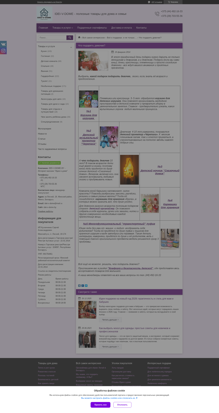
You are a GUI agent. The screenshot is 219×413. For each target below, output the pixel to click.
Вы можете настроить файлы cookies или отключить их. (108, 398)
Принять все (100, 405)
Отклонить (122, 405)
